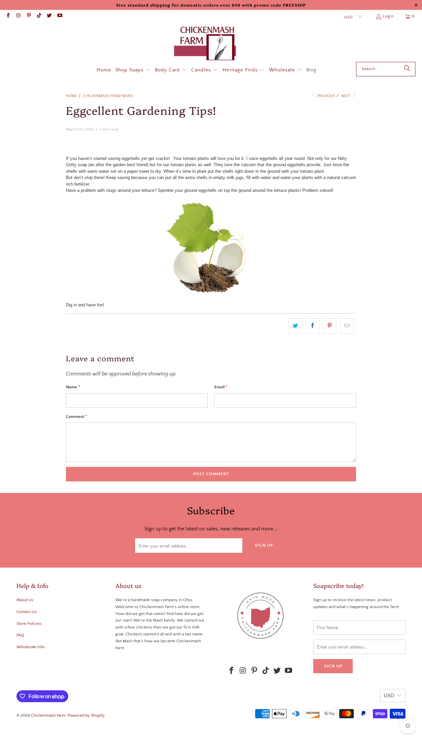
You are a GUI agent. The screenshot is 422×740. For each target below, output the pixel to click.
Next (346, 96)
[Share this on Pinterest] (330, 326)
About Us (24, 600)
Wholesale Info (30, 647)
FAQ (20, 635)
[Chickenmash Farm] (208, 44)
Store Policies (29, 623)
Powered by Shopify (86, 715)
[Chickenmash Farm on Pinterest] (28, 16)
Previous (325, 96)
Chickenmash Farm (48, 715)
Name (73, 387)
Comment (76, 416)
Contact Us (26, 611)
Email (220, 387)
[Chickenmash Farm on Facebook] (8, 16)
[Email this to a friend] (347, 326)
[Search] (407, 69)
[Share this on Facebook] (313, 326)
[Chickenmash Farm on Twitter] (49, 16)
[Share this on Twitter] (295, 326)
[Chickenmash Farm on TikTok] (39, 16)
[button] (133, 70)
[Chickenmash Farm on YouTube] (59, 16)
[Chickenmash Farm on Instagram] (18, 16)
